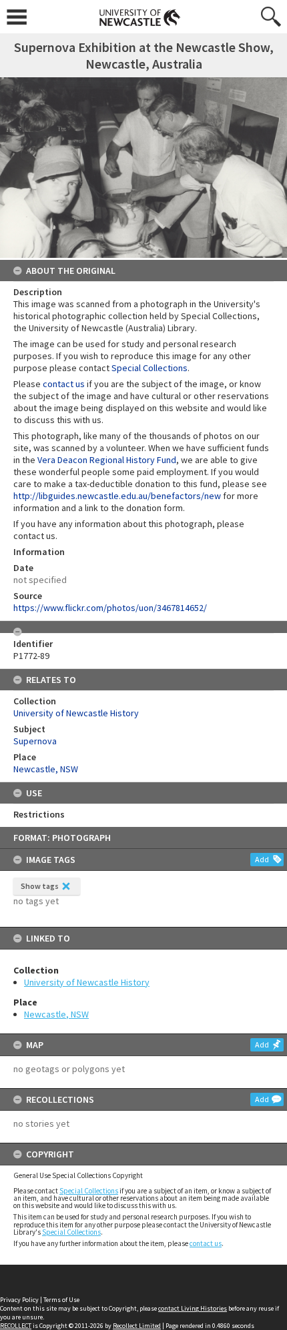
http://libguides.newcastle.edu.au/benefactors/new (117, 496)
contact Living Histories (192, 1308)
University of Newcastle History (87, 982)
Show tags (40, 886)
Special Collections (88, 1190)
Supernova (35, 741)
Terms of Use (61, 1299)
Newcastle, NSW (56, 1014)
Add (262, 859)
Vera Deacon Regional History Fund (106, 460)
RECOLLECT (15, 1325)
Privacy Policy (19, 1299)
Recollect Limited (137, 1325)
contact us (206, 1243)
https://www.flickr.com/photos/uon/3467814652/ (110, 608)
